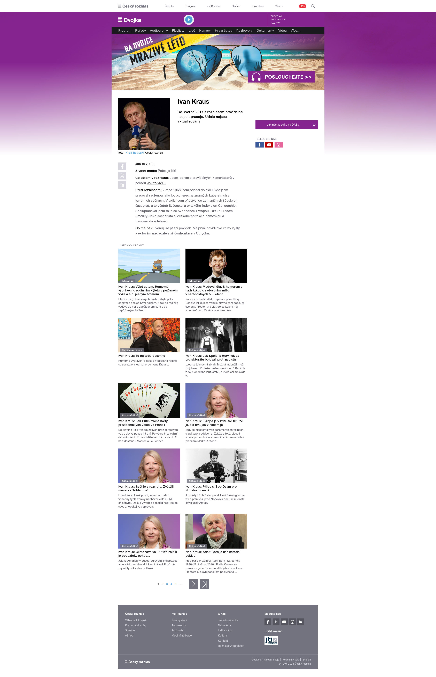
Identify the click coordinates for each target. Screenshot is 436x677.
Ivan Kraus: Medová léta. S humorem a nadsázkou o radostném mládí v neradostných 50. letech (214, 290)
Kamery (275, 23)
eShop (129, 635)
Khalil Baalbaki (135, 152)
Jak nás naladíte (228, 620)
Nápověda (224, 625)
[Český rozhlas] (133, 6)
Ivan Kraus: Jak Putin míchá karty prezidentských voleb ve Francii (143, 423)
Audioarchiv (278, 20)
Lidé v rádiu (225, 630)
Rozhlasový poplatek (231, 645)
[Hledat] (313, 6)
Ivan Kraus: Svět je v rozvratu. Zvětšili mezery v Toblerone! (146, 488)
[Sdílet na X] (122, 176)
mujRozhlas (213, 6)
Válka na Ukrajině (135, 620)
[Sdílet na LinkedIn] (122, 185)
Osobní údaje (271, 659)
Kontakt (223, 640)
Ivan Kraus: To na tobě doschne (141, 355)
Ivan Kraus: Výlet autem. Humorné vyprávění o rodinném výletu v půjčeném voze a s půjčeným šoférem (148, 290)
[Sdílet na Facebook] (122, 166)
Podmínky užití (291, 659)
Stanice (236, 6)
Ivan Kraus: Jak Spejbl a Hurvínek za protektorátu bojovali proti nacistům (212, 357)
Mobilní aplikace (182, 635)
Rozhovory (244, 30)
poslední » (204, 584)
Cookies (256, 659)
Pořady (140, 30)
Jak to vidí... (144, 164)
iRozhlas (170, 6)
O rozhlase (258, 6)
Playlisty (178, 30)
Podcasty (178, 630)
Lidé (192, 30)
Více (295, 30)
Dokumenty (265, 30)
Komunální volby (135, 625)
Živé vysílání (179, 620)
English (307, 659)
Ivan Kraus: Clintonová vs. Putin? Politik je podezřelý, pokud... (147, 553)
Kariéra (222, 635)
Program (191, 6)
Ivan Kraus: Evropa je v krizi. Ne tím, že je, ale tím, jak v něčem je (214, 423)
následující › (193, 584)
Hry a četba (223, 30)
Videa (282, 30)
